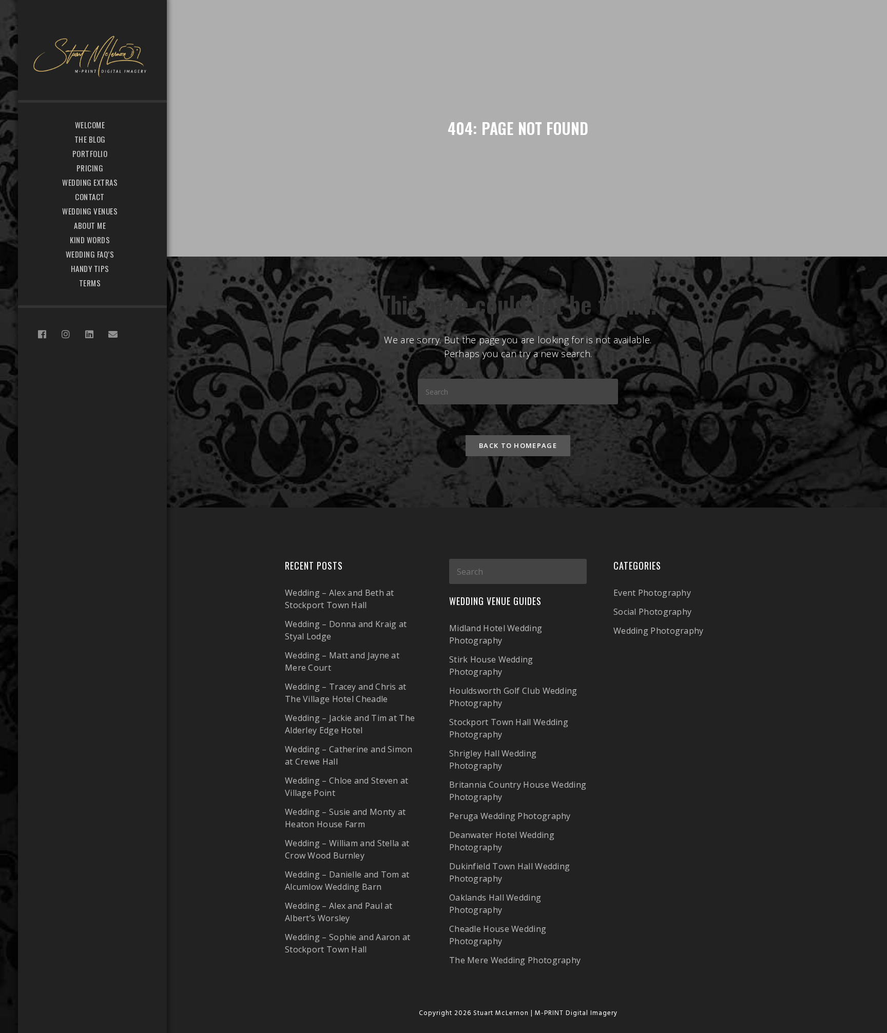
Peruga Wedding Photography (510, 816)
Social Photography (652, 611)
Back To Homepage (518, 445)
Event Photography (652, 592)
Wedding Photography (658, 630)
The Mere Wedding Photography (515, 960)
